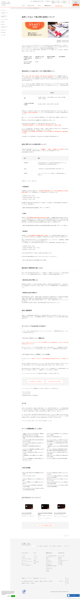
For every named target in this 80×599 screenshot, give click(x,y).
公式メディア (61, 581)
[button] (5, 19)
